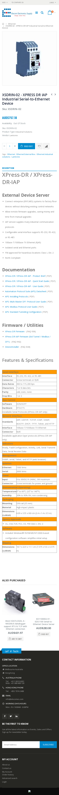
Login (4, 781)
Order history (8, 774)
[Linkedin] (16, 716)
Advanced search (9, 778)
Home (3, 24)
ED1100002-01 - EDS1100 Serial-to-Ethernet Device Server (43, 622)
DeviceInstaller (12, 347)
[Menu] (36, 13)
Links (52, 2)
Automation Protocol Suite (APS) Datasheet (25, 291)
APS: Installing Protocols (16, 296)
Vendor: (5, 135)
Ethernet (12, 24)
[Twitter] (10, 716)
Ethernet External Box (25, 154)
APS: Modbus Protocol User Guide (21, 306)
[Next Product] (55, 94)
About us (6, 764)
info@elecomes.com (14, 699)
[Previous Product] (51, 94)
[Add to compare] (46, 146)
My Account (7, 771)
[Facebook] (4, 716)
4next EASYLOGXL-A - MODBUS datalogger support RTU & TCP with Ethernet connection (15, 625)
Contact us (6, 768)
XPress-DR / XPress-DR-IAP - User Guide (24, 286)
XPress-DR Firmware (14, 331)
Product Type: (8, 131)
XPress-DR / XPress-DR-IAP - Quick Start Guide (27, 281)
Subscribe (48, 744)
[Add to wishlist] (39, 146)
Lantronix (16, 156)
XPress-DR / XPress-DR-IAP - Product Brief (25, 276)
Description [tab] (8, 167)
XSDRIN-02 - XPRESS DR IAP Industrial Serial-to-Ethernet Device (26, 99)
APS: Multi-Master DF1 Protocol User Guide (25, 301)
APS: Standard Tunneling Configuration (23, 312)
